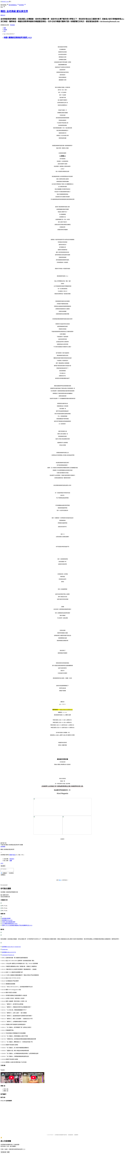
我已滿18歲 (3, 1152)
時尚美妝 (12, 25)
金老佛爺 (3, 846)
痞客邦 (11, 854)
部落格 (5, 29)
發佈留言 (3, 874)
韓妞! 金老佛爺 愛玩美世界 (14, 11)
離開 (8, 1152)
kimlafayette (5, 949)
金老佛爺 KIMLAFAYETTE (9, 952)
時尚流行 (12, 858)
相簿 (4, 28)
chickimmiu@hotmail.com (8, 955)
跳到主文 (3, 15)
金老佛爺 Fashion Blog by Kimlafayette (11, 946)
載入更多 (3, 866)
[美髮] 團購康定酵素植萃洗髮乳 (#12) (17, 37)
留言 (14, 854)
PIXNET (51, 1134)
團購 (11, 860)
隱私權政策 (70, 1134)
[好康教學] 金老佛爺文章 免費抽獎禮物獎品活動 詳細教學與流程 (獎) (62, 786)
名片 (4, 31)
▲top (2, 863)
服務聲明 (76, 1134)
